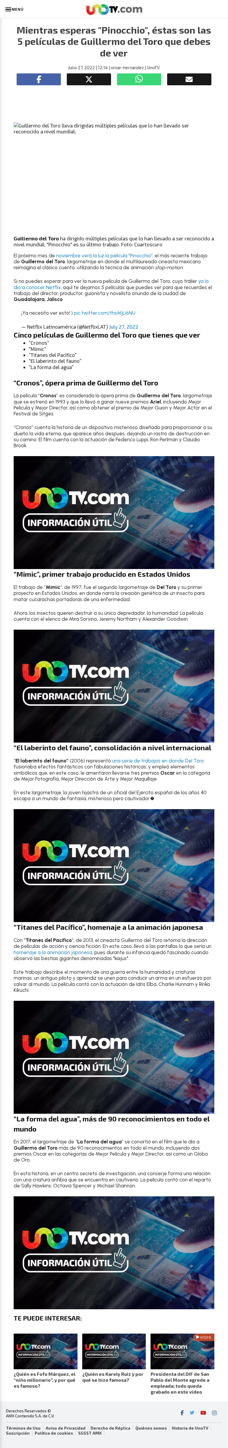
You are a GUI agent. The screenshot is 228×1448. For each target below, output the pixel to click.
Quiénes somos (151, 1428)
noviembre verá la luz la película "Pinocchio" (104, 256)
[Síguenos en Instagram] (214, 1413)
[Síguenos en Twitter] (192, 1413)
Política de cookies (54, 1433)
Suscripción (18, 1433)
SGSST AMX (90, 1433)
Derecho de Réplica (110, 1428)
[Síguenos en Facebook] (182, 1413)
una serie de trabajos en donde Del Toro (157, 761)
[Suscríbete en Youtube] (203, 1413)
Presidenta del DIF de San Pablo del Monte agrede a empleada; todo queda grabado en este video (180, 1383)
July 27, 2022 (123, 327)
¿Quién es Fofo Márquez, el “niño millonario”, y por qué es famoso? (44, 1380)
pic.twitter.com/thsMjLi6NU (104, 313)
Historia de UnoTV (190, 1428)
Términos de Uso (23, 1428)
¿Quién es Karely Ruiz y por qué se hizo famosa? (112, 1377)
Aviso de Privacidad (66, 1428)
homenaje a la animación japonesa (53, 952)
